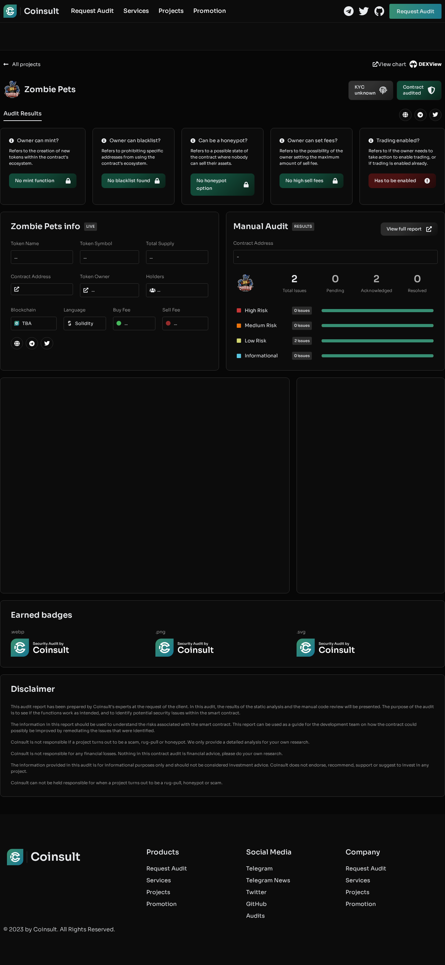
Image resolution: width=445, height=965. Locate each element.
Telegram (259, 868)
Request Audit (92, 11)
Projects (171, 11)
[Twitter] (364, 11)
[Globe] (405, 115)
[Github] (379, 11)
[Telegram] (348, 11)
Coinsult (41, 11)
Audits (255, 915)
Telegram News (268, 880)
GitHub (256, 904)
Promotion (209, 11)
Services (136, 11)
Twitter (256, 892)
